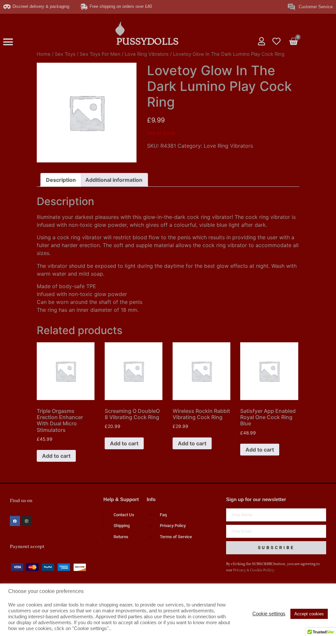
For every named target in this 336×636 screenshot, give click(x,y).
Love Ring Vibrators (147, 54)
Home (44, 54)
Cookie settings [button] (268, 613)
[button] (8, 42)
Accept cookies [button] (309, 613)
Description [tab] (61, 180)
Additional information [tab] (113, 180)
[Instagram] (27, 521)
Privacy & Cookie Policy (253, 570)
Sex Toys (65, 54)
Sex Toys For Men (100, 54)
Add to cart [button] (56, 456)
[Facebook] (15, 521)
